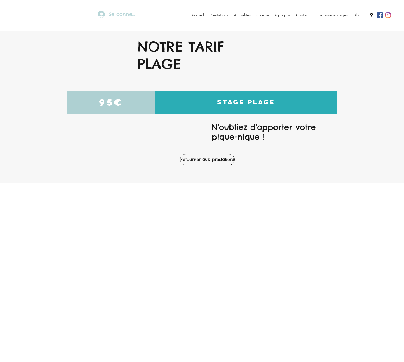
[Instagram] (388, 15)
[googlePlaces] (371, 15)
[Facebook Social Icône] (380, 15)
